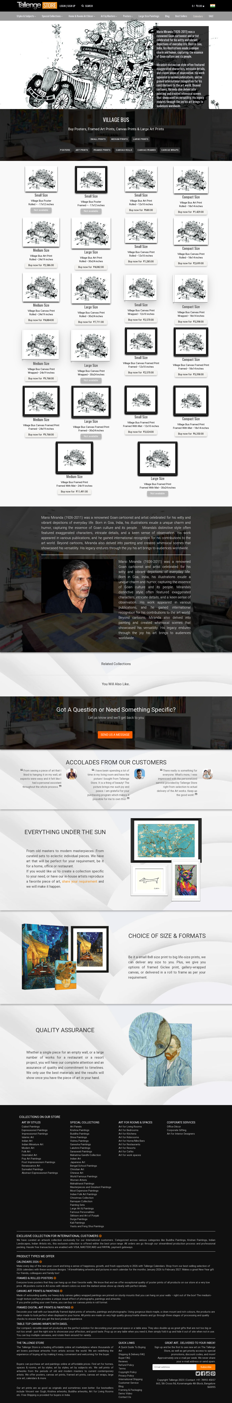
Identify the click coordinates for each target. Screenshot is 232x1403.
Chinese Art (76, 1172)
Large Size (91, 252)
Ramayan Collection (81, 1201)
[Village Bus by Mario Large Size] (91, 233)
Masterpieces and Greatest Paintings (90, 1187)
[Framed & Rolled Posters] (55, 1278)
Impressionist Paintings (35, 1133)
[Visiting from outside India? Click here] (100, 1236)
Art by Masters (108, 16)
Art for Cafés (126, 1151)
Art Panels (76, 1126)
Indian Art (27, 1140)
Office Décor (174, 1126)
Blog (167, 16)
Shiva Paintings (78, 1137)
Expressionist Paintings (35, 1130)
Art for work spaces (130, 1155)
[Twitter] (198, 1374)
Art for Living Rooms (130, 1126)
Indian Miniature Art (32, 1144)
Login (63, 6)
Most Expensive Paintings (84, 1190)
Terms (122, 1368)
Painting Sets (77, 1204)
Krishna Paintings (79, 1130)
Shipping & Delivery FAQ (132, 1354)
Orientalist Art (29, 1155)
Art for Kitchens (127, 1133)
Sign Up (71, 6)
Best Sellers (181, 16)
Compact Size (191, 196)
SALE (211, 16)
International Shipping (130, 1379)
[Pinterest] (213, 1374)
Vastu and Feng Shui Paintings (87, 1226)
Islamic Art (28, 1137)
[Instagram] (208, 1374)
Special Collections (51, 16)
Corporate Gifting (176, 1130)
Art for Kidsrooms (129, 1137)
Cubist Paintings (31, 1126)
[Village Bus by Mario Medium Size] (41, 232)
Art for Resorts (127, 1147)
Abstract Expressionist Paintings (40, 1172)
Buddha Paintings (79, 1133)
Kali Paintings (77, 1222)
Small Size (41, 195)
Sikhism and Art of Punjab (84, 1215)
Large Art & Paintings (82, 1208)
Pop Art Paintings (31, 1158)
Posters (127, 16)
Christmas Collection (82, 1197)
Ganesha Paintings (80, 1144)
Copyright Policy (128, 1372)
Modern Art (28, 1147)
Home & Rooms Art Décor (81, 16)
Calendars (198, 16)
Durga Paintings (78, 1219)
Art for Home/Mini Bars (132, 1140)
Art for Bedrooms (128, 1130)
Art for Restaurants (129, 1144)
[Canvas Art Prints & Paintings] (61, 1291)
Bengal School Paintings (83, 1165)
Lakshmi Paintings (80, 1147)
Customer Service (129, 1382)
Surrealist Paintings (32, 1169)
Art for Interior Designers (181, 1133)
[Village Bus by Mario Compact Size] (191, 179)
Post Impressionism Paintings (38, 1162)
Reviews (123, 1361)
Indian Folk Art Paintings (83, 1194)
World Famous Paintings (83, 1176)
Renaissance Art (31, 1165)
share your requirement (79, 881)
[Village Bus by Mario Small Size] (41, 179)
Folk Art (26, 1151)
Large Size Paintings (149, 16)
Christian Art (77, 1169)
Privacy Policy (126, 1375)
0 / (197, 6)
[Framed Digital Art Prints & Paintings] (72, 1307)
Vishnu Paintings (79, 1140)
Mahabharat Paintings (82, 1183)
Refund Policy (126, 1365)
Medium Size (41, 250)
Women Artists (78, 1180)
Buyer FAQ (124, 1357)
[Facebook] (203, 1374)
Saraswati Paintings (81, 1151)
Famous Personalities (82, 1212)
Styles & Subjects (25, 16)
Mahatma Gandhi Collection (85, 1155)
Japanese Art (77, 1162)
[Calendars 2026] (40, 1261)
